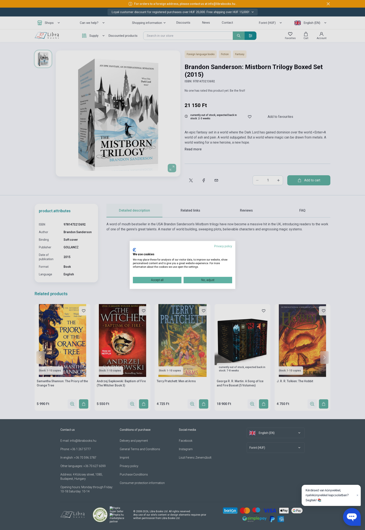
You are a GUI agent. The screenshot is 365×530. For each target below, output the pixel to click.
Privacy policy (223, 246)
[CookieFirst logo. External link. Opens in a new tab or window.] (134, 250)
